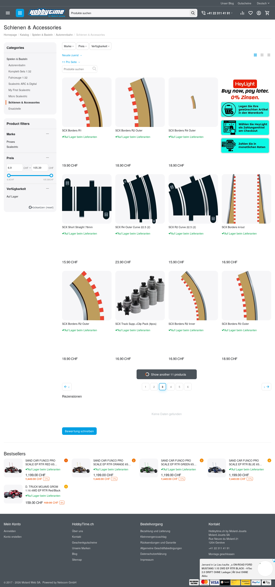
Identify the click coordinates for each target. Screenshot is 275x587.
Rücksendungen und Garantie (158, 542)
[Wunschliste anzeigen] (250, 13)
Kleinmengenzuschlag (153, 536)
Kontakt (76, 536)
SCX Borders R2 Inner (182, 323)
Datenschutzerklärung (153, 554)
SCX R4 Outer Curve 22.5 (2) (132, 227)
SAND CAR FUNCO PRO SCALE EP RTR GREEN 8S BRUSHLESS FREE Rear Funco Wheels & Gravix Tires (180, 462)
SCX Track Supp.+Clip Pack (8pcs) (135, 323)
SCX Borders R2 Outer (128, 130)
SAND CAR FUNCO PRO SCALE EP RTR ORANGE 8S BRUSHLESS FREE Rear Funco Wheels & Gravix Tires (112, 462)
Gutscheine (244, 3)
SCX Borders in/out (233, 227)
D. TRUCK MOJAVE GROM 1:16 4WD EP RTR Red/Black (42, 488)
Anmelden (10, 531)
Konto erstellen (13, 536)
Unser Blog (227, 3)
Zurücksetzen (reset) (41, 207)
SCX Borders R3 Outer (235, 323)
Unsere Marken (81, 548)
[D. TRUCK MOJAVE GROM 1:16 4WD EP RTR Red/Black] (13, 494)
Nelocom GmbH (66, 582)
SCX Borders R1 (72, 130)
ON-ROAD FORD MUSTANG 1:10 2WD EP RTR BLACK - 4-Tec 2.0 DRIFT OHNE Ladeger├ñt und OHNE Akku (227, 570)
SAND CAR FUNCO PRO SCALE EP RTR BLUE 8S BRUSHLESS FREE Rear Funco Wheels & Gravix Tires (248, 462)
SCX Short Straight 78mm (77, 227)
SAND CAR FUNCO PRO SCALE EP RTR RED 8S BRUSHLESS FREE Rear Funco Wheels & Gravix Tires (44, 462)
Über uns (77, 531)
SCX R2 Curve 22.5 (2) (182, 227)
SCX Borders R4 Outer (182, 130)
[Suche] (193, 13)
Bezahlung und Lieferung (155, 531)
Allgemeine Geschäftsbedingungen (161, 548)
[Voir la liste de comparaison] (242, 13)
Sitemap (77, 559)
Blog (74, 554)
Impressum (147, 559)
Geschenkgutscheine (84, 542)
